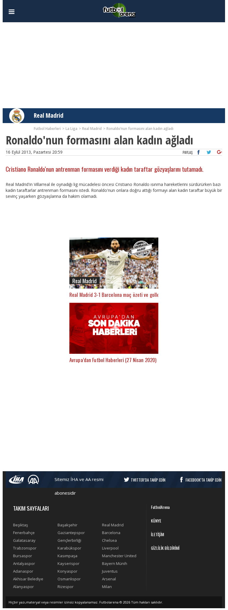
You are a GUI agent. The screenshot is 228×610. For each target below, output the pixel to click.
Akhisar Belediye (28, 579)
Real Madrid (48, 115)
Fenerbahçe (24, 532)
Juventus (110, 571)
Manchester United (119, 555)
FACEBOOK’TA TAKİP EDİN (203, 480)
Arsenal (109, 579)
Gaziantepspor (71, 532)
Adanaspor (23, 571)
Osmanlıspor (69, 579)
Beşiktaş (20, 525)
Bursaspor (22, 555)
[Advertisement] (114, 65)
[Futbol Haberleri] (119, 10)
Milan (107, 586)
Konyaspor (67, 571)
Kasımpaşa (67, 555)
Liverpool (110, 548)
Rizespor (66, 586)
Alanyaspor (23, 586)
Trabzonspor (24, 548)
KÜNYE (156, 520)
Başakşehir (67, 525)
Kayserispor (68, 563)
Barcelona (111, 532)
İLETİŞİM (157, 534)
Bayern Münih (114, 563)
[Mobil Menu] (22, 12)
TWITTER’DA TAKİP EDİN (148, 480)
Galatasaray (24, 540)
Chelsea (109, 540)
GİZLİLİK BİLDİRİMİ (165, 548)
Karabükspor (69, 548)
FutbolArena (160, 507)
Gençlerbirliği (69, 540)
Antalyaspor (24, 563)
